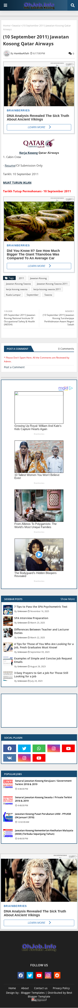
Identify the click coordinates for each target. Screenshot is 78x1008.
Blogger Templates (33, 992)
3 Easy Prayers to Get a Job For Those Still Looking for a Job (41, 674)
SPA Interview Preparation (31, 618)
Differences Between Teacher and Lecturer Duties (41, 631)
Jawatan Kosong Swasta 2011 (52, 283)
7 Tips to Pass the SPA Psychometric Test (40, 606)
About (25, 988)
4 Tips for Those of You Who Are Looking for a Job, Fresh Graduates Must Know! (44, 645)
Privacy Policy (61, 988)
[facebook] (9, 748)
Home (6, 25)
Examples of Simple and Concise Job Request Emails (43, 660)
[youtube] (68, 748)
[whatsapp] (39, 748)
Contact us (41, 988)
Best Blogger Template (50, 994)
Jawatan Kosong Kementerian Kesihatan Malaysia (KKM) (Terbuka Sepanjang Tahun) (44, 832)
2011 (21, 278)
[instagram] (53, 748)
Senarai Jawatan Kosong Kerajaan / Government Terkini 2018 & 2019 (43, 782)
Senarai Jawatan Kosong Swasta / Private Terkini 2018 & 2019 (43, 799)
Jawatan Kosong (38, 278)
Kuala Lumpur (13, 294)
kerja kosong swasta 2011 (47, 289)
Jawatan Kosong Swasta (18, 283)
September (32, 294)
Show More (68, 599)
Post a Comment (14, 367)
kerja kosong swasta (16, 289)
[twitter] (24, 748)
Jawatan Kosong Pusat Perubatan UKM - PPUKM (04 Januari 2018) (43, 815)
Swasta (16, 25)
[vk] (9, 758)
